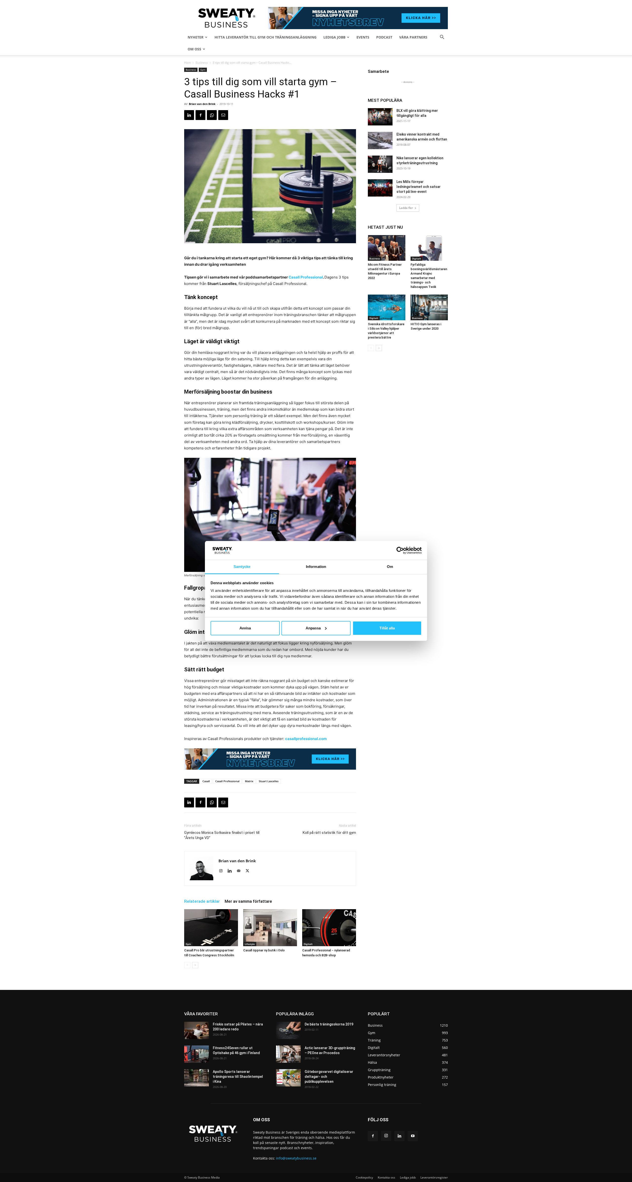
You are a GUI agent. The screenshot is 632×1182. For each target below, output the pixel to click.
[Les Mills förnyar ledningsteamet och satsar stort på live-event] (380, 188)
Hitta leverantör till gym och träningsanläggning (265, 37)
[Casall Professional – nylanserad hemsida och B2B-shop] (329, 927)
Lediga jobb (334, 37)
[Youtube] (413, 1136)
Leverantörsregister (434, 1177)
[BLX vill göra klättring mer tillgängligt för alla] (380, 116)
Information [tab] (316, 566)
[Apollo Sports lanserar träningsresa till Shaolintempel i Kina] (196, 1077)
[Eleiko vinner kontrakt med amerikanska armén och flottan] (380, 140)
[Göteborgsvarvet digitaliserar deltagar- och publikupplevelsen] (288, 1077)
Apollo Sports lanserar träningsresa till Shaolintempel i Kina (238, 1076)
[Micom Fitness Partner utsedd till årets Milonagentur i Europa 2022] (386, 248)
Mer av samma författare (248, 901)
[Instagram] (222, 871)
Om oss (194, 49)
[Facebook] (200, 115)
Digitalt (308, 944)
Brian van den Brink (202, 104)
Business (202, 62)
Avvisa (245, 628)
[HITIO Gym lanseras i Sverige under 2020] (429, 307)
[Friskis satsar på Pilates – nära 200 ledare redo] (196, 1030)
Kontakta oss (386, 1177)
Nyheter (195, 37)
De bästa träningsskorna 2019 (329, 1024)
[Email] (223, 115)
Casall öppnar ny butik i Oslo (264, 950)
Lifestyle (250, 944)
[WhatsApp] (212, 115)
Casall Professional (227, 781)
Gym (202, 69)
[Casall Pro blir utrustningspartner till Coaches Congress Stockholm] (211, 927)
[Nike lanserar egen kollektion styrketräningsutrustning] (380, 164)
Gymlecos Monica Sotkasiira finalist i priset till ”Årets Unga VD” (221, 835)
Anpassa (313, 628)
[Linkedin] (189, 115)
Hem (187, 62)
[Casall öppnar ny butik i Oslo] (270, 927)
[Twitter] (249, 871)
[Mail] (240, 871)
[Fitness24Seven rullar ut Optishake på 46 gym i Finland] (196, 1054)
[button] (442, 37)
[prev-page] (187, 965)
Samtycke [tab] (242, 566)
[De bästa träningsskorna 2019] (288, 1030)
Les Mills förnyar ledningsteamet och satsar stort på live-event (418, 187)
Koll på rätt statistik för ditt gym (329, 832)
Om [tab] (390, 566)
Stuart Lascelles (268, 781)
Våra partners (413, 37)
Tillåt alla (387, 628)
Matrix (249, 781)
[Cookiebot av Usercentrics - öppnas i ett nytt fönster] (400, 550)
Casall (206, 781)
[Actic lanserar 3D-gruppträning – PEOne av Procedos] (288, 1054)
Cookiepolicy (364, 1177)
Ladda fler (406, 208)
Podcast (384, 37)
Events (362, 37)
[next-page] (195, 965)
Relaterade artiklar (202, 901)
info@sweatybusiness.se (296, 1158)
